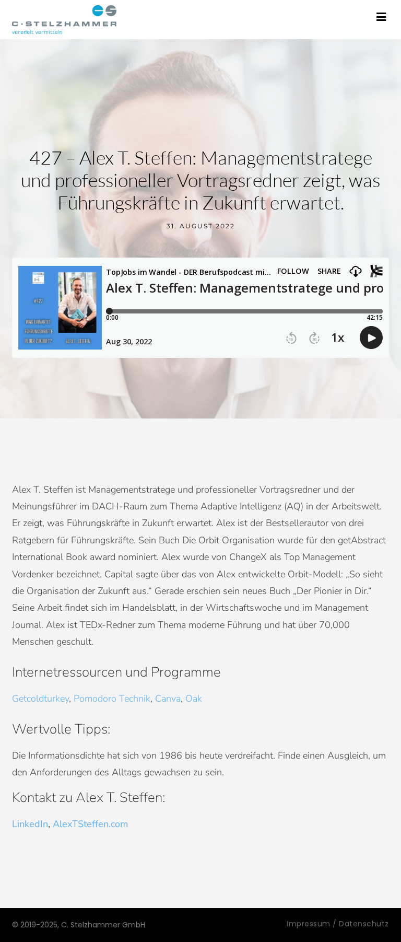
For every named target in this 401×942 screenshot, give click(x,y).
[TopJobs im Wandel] (64, 19)
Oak (193, 698)
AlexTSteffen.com (92, 824)
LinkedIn (30, 824)
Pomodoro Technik (112, 698)
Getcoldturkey (40, 698)
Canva (168, 698)
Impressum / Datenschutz (338, 923)
